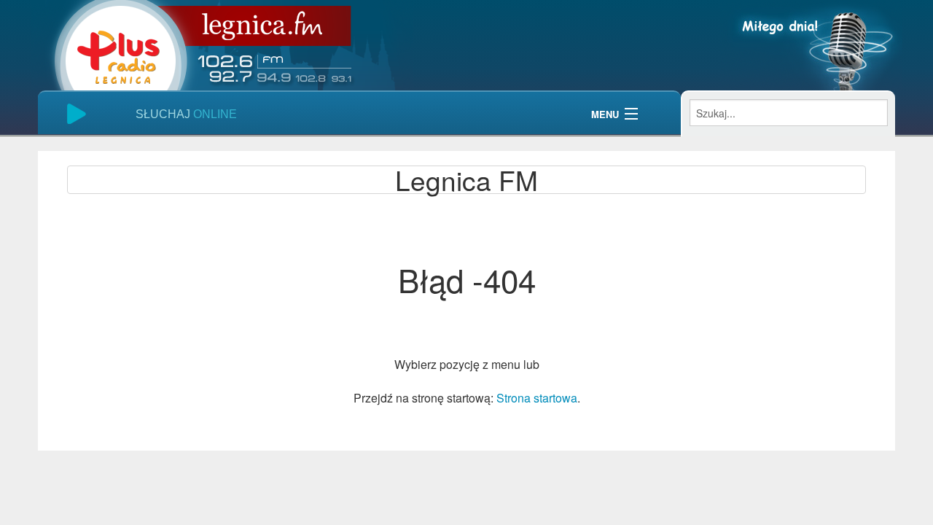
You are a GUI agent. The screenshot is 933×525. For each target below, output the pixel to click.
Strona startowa (536, 397)
